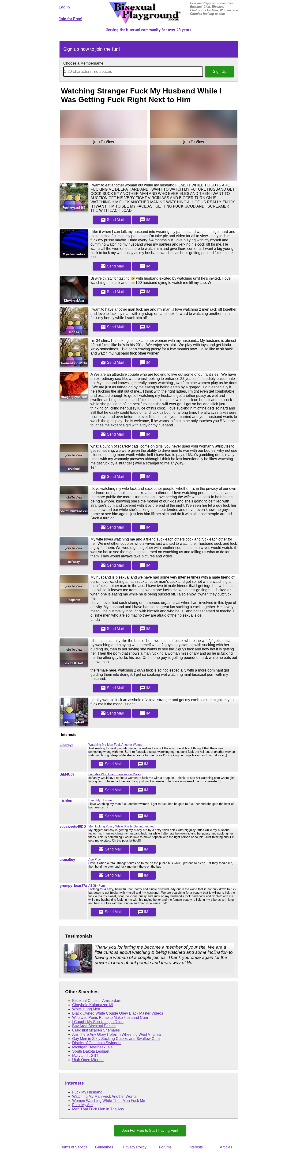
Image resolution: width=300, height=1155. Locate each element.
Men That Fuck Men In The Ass (98, 1109)
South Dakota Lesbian (90, 1051)
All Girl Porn (96, 885)
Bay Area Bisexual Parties (94, 1026)
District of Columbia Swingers (96, 1043)
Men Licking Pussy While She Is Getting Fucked (121, 826)
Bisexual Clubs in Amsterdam (96, 1001)
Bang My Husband (100, 800)
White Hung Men (86, 1009)
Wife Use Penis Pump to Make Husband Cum (110, 1018)
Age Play (94, 859)
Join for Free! (70, 19)
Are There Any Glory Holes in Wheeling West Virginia (116, 1034)
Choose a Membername (83, 63)
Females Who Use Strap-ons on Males (114, 774)
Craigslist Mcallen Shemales (96, 1030)
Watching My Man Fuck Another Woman (115, 744)
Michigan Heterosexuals (92, 1047)
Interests (74, 1083)
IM (145, 220)
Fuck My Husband (87, 1092)
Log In (64, 7)
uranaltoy (67, 859)
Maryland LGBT (85, 1056)
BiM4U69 (67, 774)
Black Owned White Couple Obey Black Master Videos (117, 1013)
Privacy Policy (134, 1147)
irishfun (66, 800)
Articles (226, 1147)
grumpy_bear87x (73, 886)
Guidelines (104, 1147)
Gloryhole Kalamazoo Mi (92, 1005)
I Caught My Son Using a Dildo (98, 1022)
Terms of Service (74, 1147)
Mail (112, 220)
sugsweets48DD (73, 826)
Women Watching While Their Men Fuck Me (108, 1101)
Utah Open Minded (88, 1060)
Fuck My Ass (82, 1105)
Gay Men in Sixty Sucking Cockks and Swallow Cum (116, 1039)
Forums (165, 1147)
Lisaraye (66, 745)
